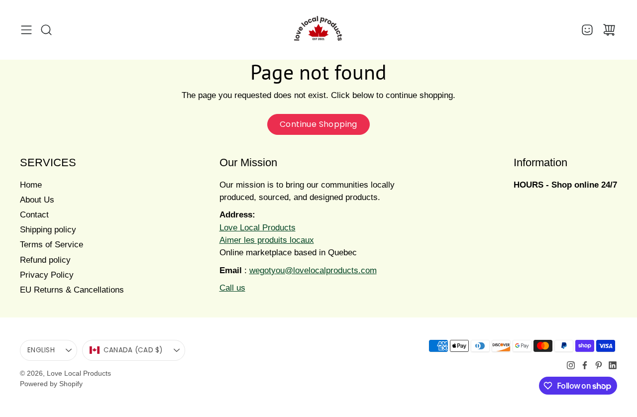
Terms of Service (51, 244)
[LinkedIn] (612, 365)
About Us (37, 200)
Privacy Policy (47, 275)
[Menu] (26, 29)
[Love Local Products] (318, 30)
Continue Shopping (318, 124)
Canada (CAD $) (133, 350)
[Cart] (609, 30)
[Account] (587, 30)
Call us (232, 288)
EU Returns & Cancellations (72, 290)
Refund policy (45, 260)
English (41, 350)
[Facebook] (584, 365)
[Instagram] (570, 365)
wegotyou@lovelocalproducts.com (313, 270)
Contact (34, 214)
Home (31, 185)
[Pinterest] (598, 365)
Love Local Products (79, 373)
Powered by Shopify (51, 384)
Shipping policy (48, 229)
